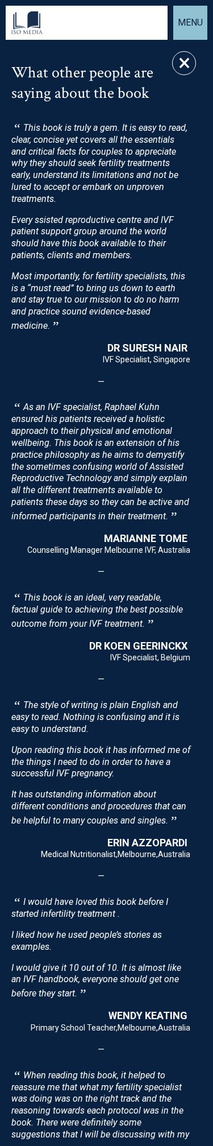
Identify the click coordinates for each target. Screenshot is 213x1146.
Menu (190, 22)
